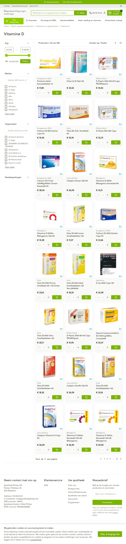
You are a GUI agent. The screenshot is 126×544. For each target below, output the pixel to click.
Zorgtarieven (73, 502)
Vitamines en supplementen (47, 26)
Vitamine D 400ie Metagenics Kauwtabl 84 (107, 182)
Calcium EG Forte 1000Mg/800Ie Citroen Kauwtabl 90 (47, 183)
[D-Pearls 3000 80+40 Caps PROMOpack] (79, 316)
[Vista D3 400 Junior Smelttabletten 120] (79, 214)
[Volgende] (120, 459)
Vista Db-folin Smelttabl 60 (77, 132)
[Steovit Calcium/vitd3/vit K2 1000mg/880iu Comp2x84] (108, 316)
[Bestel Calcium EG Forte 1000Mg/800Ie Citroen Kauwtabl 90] (57, 195)
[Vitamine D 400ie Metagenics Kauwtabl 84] (108, 161)
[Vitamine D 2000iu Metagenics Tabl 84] (49, 214)
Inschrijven (107, 502)
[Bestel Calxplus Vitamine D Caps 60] (57, 450)
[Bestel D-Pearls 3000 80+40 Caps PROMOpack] (86, 347)
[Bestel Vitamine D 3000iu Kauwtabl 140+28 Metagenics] (86, 450)
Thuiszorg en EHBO (48, 20)
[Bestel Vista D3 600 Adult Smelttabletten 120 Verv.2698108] (86, 297)
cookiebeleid (35, 539)
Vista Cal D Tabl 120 (75, 81)
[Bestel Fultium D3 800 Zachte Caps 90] (57, 142)
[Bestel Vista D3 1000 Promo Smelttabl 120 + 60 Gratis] (57, 297)
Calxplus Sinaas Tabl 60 (77, 180)
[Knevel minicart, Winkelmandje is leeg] (110, 13)
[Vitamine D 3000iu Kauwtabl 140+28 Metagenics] (79, 416)
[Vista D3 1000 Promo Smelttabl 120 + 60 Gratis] (49, 264)
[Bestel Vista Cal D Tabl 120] (86, 93)
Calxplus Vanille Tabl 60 (77, 385)
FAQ (46, 485)
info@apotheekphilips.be (27, 498)
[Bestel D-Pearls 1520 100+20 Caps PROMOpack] (115, 93)
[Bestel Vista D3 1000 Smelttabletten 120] (115, 397)
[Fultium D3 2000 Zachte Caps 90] (108, 214)
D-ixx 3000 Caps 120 (105, 282)
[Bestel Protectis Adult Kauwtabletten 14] (57, 93)
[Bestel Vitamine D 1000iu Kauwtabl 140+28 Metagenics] (115, 450)
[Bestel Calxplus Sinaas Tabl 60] (86, 195)
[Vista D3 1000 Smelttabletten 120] (108, 366)
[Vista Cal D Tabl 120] (79, 62)
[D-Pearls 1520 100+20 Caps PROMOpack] (108, 62)
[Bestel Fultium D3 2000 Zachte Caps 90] (115, 245)
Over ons (72, 485)
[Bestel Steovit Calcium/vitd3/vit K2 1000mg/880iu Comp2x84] (115, 347)
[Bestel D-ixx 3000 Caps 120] (115, 297)
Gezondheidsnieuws (20, 6)
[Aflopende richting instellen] (120, 43)
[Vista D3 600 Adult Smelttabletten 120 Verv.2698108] (79, 264)
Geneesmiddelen (67, 20)
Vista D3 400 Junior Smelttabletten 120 (75, 234)
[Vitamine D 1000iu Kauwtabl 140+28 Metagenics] (108, 416)
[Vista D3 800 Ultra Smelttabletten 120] (49, 316)
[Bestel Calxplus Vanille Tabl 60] (86, 397)
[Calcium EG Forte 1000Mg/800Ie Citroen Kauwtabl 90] (49, 161)
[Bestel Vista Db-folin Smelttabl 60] (86, 142)
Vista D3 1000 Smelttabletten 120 (104, 387)
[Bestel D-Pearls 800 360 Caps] (115, 142)
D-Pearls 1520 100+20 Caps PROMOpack (108, 82)
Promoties (33, 20)
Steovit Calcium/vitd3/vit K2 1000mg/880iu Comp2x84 (107, 336)
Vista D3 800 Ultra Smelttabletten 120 (45, 337)
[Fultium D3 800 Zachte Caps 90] (49, 112)
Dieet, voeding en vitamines (89, 20)
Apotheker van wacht (77, 495)
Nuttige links (73, 488)
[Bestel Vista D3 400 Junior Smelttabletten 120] (86, 245)
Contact (7, 6)
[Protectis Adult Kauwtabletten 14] (49, 62)
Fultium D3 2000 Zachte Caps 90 (107, 234)
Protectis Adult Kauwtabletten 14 (45, 82)
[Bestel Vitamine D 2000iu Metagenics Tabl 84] (57, 245)
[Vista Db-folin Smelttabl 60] (79, 112)
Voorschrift (34, 6)
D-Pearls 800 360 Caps (106, 130)
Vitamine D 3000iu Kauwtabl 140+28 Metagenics (75, 438)
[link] (101, 459)
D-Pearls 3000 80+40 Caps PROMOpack (78, 337)
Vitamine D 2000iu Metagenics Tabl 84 (46, 234)
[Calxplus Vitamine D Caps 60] (49, 416)
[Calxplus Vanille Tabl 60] (79, 366)
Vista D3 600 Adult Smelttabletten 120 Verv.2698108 (75, 285)
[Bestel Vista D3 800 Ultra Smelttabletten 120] (57, 347)
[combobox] (52, 12)
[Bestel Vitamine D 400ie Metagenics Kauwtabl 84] (115, 195)
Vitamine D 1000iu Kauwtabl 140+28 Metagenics (104, 438)
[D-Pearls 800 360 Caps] (108, 112)
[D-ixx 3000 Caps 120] (108, 264)
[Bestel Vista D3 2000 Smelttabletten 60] (57, 397)
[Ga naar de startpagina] (16, 13)
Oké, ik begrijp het (109, 534)
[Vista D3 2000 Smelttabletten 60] (49, 366)
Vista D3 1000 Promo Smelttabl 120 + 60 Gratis (48, 284)
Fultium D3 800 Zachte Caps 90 (47, 132)
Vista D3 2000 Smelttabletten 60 (45, 387)
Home (6, 26)
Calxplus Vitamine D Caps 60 (49, 436)
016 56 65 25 (18, 496)
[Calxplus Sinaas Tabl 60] (79, 161)
